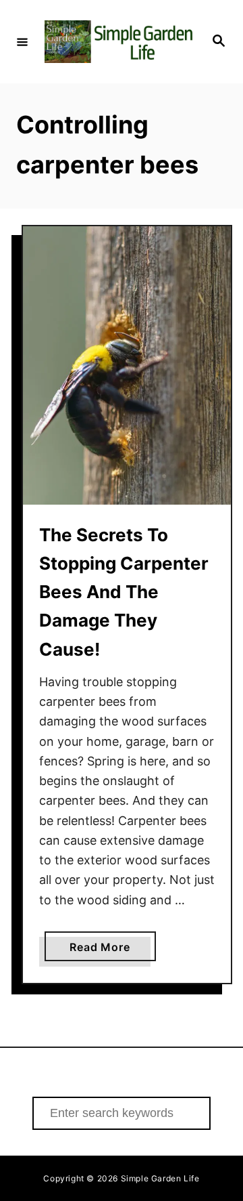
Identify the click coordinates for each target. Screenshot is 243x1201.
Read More (112, 950)
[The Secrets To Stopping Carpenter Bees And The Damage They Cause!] (127, 365)
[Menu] (22, 41)
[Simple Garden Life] (119, 41)
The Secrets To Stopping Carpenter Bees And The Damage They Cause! (124, 592)
